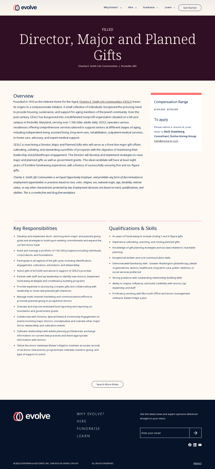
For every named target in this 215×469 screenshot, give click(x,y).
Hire (130, 7)
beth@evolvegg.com (166, 141)
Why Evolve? (111, 7)
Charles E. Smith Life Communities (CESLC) (105, 102)
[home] (25, 8)
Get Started (190, 7)
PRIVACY (197, 463)
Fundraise (149, 7)
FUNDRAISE (88, 429)
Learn (168, 7)
